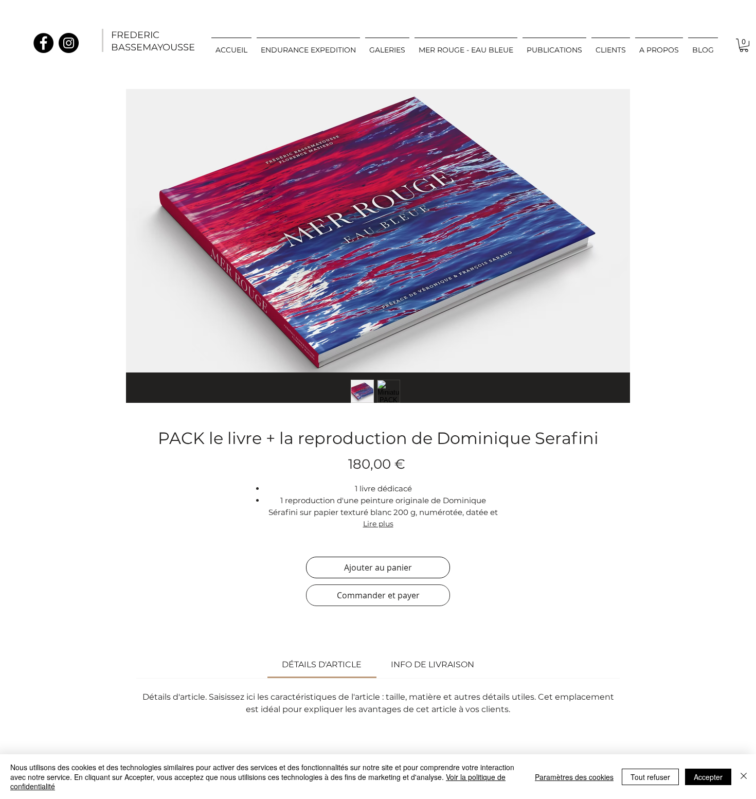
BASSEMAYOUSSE (153, 47)
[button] (387, 45)
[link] (744, 45)
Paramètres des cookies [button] (574, 777)
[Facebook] (43, 43)
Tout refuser (650, 777)
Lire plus (378, 523)
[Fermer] (743, 776)
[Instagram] (69, 43)
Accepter (708, 777)
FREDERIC (135, 35)
